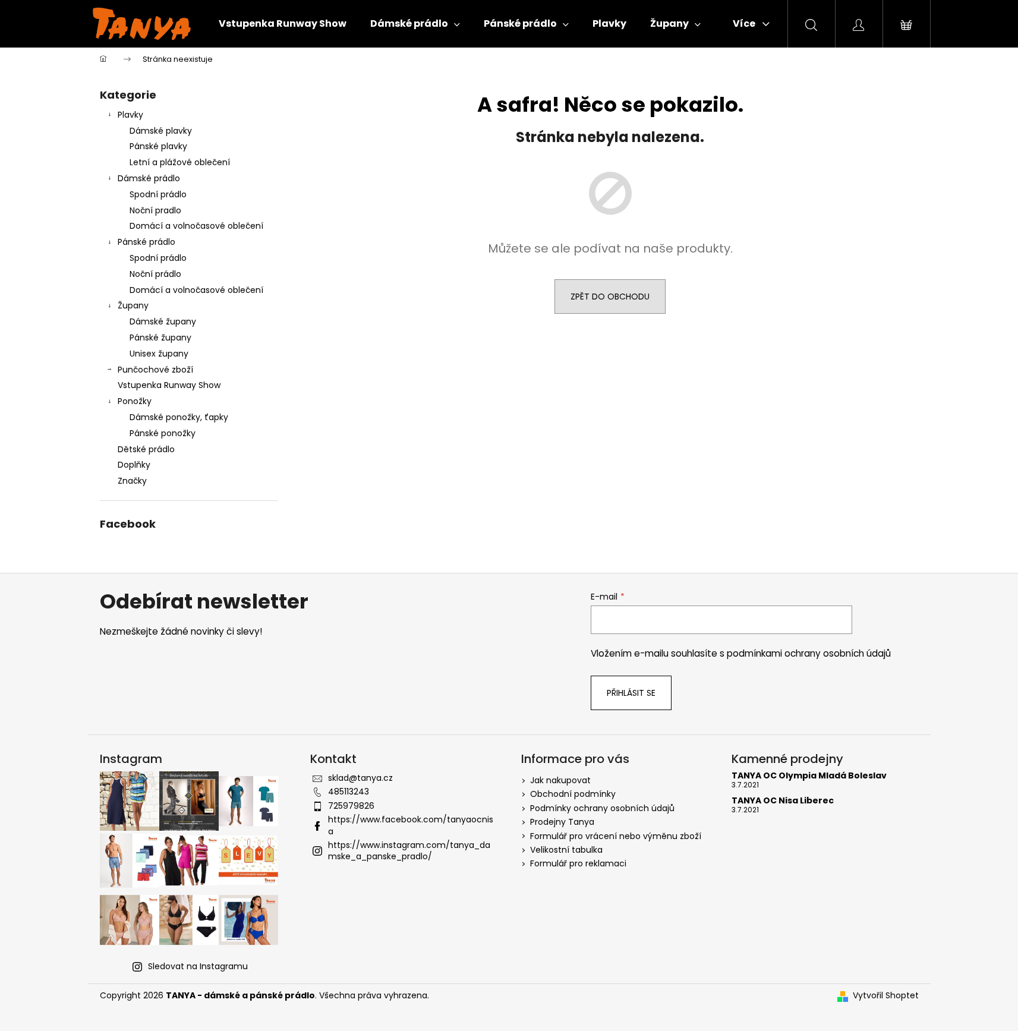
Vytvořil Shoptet (886, 995)
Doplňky (134, 465)
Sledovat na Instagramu (198, 966)
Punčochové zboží (155, 370)
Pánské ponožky (163, 433)
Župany (133, 305)
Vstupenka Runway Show (169, 385)
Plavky (130, 115)
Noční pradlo (155, 210)
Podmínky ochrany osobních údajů (602, 808)
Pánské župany (160, 337)
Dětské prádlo (146, 449)
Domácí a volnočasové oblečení (196, 226)
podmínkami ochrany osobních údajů (809, 653)
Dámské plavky (161, 131)
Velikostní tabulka (566, 850)
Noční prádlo (155, 274)
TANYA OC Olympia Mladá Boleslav (809, 775)
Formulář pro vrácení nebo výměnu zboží (615, 836)
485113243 (348, 791)
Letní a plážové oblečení (180, 162)
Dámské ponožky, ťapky (179, 417)
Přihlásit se (631, 693)
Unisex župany (159, 354)
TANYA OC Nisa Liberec (783, 800)
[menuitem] (282, 24)
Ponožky (135, 401)
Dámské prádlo (149, 178)
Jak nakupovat (560, 780)
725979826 (351, 806)
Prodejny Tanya (562, 822)
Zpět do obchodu (610, 296)
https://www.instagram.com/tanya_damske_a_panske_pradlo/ (409, 850)
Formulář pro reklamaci (578, 863)
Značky (132, 481)
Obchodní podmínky (573, 794)
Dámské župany (163, 321)
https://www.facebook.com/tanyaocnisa (410, 825)
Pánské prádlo (146, 242)
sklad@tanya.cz (360, 778)
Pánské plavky (158, 146)
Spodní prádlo (158, 194)
